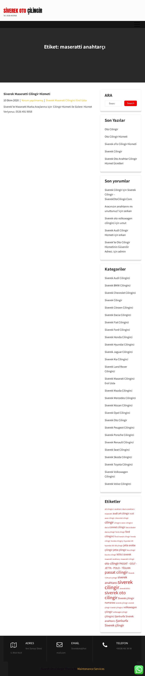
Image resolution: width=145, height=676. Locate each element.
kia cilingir (131, 550)
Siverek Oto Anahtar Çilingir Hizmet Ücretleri (121, 161)
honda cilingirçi (117, 541)
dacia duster (131, 527)
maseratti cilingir (127, 559)
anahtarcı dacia (120, 509)
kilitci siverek (124, 554)
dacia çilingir (110, 532)
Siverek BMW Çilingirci (117, 285)
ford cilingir (120, 532)
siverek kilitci (125, 588)
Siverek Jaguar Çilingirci (119, 352)
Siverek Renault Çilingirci (119, 442)
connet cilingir (117, 527)
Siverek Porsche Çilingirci (119, 435)
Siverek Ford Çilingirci (117, 330)
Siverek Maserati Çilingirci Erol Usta (66, 100)
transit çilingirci (116, 607)
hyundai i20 (128, 541)
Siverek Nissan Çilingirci (118, 405)
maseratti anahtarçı (112, 559)
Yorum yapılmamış (32, 100)
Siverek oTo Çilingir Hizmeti (121, 144)
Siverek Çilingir (113, 151)
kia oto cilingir (110, 554)
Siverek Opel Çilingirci (117, 413)
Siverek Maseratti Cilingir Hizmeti (27, 94)
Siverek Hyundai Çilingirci (119, 344)
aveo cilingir (109, 518)
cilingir (109, 522)
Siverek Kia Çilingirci (116, 359)
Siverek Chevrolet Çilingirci (120, 293)
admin (122, 251)
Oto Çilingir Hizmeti (116, 136)
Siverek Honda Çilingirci (118, 337)
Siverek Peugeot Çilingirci (119, 427)
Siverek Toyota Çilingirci (119, 464)
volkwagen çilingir (120, 612)
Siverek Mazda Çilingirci (118, 390)
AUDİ (132, 513)
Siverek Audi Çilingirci (117, 278)
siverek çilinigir (122, 603)
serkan (128, 211)
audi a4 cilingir (121, 513)
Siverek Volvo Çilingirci (118, 484)
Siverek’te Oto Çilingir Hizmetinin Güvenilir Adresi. (117, 246)
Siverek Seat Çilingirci (117, 450)
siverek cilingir (119, 585)
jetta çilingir (119, 549)
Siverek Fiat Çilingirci (117, 322)
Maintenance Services (90, 669)
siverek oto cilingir (115, 595)
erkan (122, 235)
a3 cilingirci (109, 509)
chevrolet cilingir (122, 518)
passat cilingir (116, 572)
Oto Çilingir (111, 129)
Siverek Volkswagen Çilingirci (116, 474)
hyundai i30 (109, 545)
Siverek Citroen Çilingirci (119, 307)
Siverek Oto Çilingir (116, 420)
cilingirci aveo (119, 523)
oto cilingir (112, 563)
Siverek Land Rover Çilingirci (116, 369)
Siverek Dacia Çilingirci (118, 315)
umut (123, 223)
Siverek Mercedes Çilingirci (120, 398)
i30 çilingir (118, 545)
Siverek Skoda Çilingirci (118, 457)
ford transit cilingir (122, 536)
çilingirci (109, 616)
